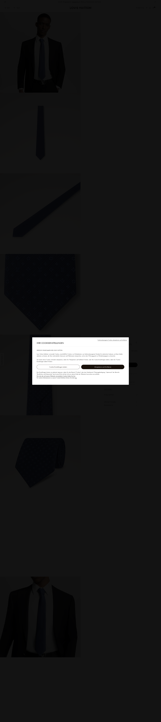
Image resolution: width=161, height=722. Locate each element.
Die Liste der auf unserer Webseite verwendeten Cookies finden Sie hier (56, 376)
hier (76, 378)
